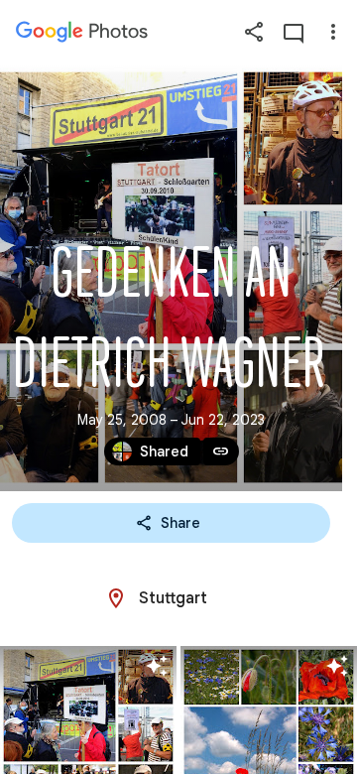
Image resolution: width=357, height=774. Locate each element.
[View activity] (293, 32)
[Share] (254, 32)
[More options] (333, 32)
